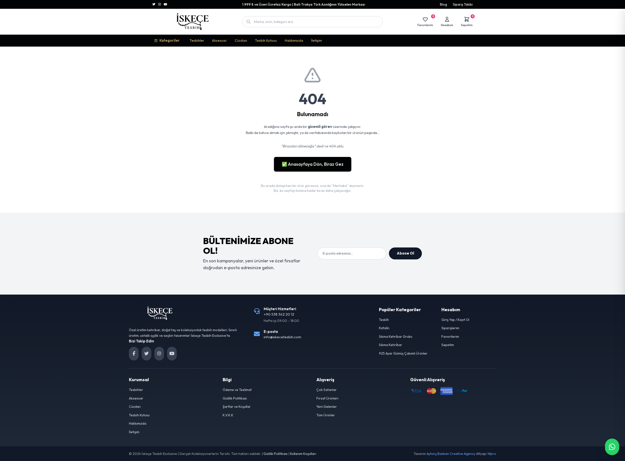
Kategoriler (169, 40)
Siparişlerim (450, 328)
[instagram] (159, 353)
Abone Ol (405, 253)
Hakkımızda (294, 40)
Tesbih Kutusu (266, 40)
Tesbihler (196, 40)
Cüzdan (241, 40)
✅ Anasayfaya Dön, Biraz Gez (313, 164)
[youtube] (172, 353)
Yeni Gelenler (326, 406)
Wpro (491, 453)
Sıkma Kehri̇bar (390, 345)
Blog (443, 4)
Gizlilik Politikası (235, 398)
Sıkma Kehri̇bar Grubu (395, 336)
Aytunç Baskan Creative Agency (451, 453)
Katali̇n (384, 328)
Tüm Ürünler (325, 415)
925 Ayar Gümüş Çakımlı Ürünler (403, 353)
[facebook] (134, 353)
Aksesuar (219, 40)
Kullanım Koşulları (303, 453)
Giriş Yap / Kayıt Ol (455, 320)
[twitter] (146, 353)
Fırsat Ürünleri (327, 398)
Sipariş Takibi (463, 4)
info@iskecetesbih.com (282, 337)
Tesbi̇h (384, 320)
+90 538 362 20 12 (279, 314)
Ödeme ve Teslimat (237, 390)
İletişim (316, 40)
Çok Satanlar (326, 390)
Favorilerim (450, 336)
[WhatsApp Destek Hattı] (612, 447)
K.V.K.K (228, 415)
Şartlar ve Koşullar (237, 406)
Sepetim (447, 345)
